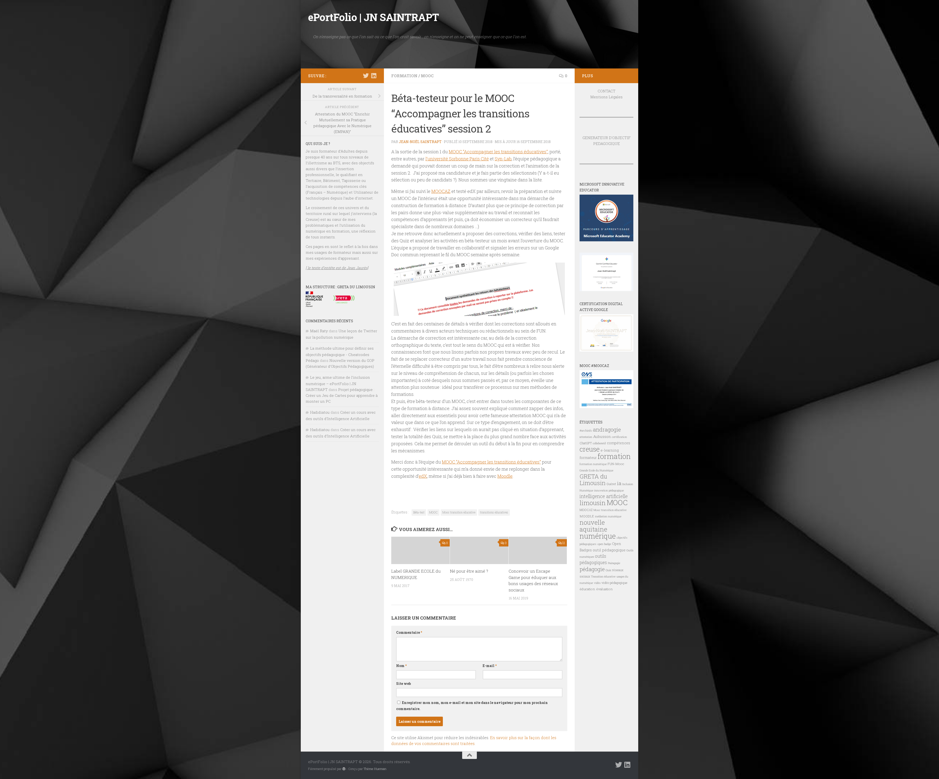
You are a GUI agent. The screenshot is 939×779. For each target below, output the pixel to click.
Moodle (505, 476)
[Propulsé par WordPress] (344, 768)
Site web (403, 683)
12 (563, 543)
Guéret (611, 484)
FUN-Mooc (616, 464)
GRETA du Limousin (593, 479)
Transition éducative (603, 576)
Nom (401, 665)
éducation (587, 589)
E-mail (490, 665)
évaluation (604, 589)
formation (614, 456)
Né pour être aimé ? (469, 571)
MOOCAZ (440, 191)
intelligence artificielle (604, 496)
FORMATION (404, 75)
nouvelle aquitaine (593, 525)
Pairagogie (614, 563)
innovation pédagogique (609, 490)
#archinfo (586, 430)
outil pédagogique (609, 549)
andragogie (607, 429)
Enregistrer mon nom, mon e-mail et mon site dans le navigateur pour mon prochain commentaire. (472, 705)
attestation (586, 437)
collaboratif (599, 443)
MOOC (427, 75)
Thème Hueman (375, 769)
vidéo (597, 583)
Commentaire (409, 632)
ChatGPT (586, 443)
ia (619, 483)
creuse (590, 449)
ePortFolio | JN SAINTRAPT (373, 17)
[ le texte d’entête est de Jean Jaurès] (337, 267)
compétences (618, 443)
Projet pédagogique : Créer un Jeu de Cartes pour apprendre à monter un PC (342, 395)
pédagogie (592, 569)
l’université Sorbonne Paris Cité (457, 159)
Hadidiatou (320, 412)
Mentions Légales (606, 96)
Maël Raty (319, 330)
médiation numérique (608, 516)
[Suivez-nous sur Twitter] (366, 75)
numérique (598, 536)
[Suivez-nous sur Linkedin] (374, 75)
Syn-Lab (503, 159)
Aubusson (602, 436)
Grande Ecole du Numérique (596, 470)
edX (423, 476)
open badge (604, 544)
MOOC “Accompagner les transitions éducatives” (498, 152)
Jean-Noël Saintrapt (420, 141)
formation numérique (593, 464)
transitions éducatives (494, 512)
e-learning (610, 450)
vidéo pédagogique (614, 583)
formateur (588, 457)
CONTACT (606, 91)
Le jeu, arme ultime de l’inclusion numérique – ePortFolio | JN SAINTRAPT (338, 383)
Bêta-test (419, 512)
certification (619, 437)
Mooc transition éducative (458, 512)
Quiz (608, 570)
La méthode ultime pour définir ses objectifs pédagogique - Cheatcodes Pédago (340, 354)
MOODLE (587, 516)
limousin (593, 503)
